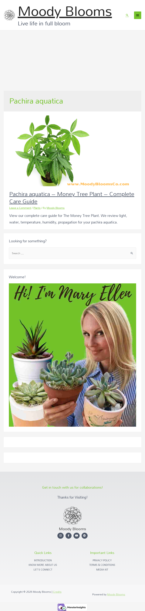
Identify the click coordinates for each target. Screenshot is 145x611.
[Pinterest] (85, 536)
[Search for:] (72, 253)
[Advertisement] (72, 58)
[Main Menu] (137, 15)
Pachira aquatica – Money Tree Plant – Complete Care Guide (71, 197)
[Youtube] (76, 536)
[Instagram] (60, 536)
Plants (37, 207)
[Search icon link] (127, 15)
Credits (57, 591)
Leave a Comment (20, 207)
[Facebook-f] (69, 536)
